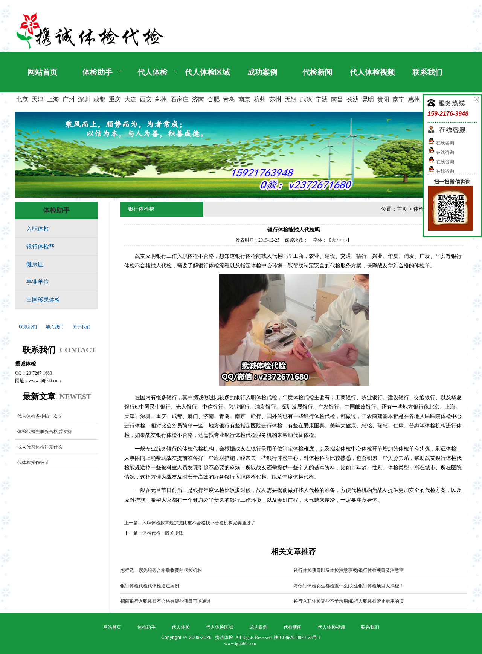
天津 (38, 99)
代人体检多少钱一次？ (40, 416)
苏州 (275, 99)
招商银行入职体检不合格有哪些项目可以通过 (165, 601)
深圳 (84, 99)
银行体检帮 (40, 247)
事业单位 (37, 282)
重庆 (115, 99)
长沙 (352, 99)
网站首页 (42, 72)
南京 (244, 99)
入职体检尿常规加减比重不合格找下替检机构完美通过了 (198, 522)
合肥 (213, 99)
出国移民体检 (43, 300)
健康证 (34, 264)
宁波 (322, 99)
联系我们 (427, 72)
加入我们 (55, 326)
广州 (69, 99)
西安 (146, 99)
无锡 (291, 99)
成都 (99, 99)
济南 (198, 99)
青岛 (229, 99)
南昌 (337, 99)
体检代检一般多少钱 (162, 533)
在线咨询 (444, 143)
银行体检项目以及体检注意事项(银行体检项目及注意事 (349, 570)
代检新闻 (317, 72)
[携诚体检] (90, 48)
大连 (130, 99)
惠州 (414, 99)
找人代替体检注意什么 (40, 447)
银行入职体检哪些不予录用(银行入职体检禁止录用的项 (349, 601)
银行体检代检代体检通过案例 (149, 585)
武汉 (306, 99)
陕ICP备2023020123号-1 (297, 637)
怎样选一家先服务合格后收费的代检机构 (161, 570)
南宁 (399, 99)
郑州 (161, 99)
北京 (22, 99)
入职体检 (37, 229)
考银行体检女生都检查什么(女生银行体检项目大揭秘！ (349, 585)
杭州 (260, 99)
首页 (402, 209)
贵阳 (383, 99)
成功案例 (262, 72)
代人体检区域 (207, 72)
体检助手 (97, 72)
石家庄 (180, 99)
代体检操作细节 (33, 462)
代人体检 (152, 72)
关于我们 (81, 326)
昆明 (368, 99)
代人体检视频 (372, 72)
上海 (53, 99)
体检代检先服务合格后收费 (44, 431)
